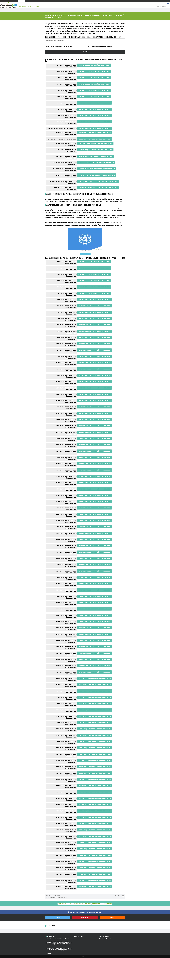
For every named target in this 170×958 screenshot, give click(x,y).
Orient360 (63, 0)
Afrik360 (10, 0)
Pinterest (86, 917)
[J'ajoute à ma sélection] (118, 15)
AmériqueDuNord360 (47, 0)
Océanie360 (56, 0)
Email (112, 917)
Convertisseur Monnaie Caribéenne (102, 903)
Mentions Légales (67, 957)
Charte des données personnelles (92, 957)
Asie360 (15, 0)
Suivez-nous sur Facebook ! (105, 938)
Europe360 (28, 0)
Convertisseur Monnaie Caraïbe (82, 903)
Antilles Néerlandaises (64, 903)
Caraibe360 (21, 0)
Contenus (31, 6)
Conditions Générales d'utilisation (78, 957)
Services (37, 6)
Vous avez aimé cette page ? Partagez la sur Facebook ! (85, 912)
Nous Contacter (103, 957)
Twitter (58, 917)
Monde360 (4, 0)
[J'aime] (116, 15)
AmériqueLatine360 (36, 0)
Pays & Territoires (22, 6)
